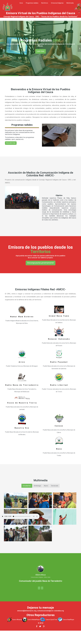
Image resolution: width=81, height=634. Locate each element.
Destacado (54, 486)
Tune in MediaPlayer (33, 623)
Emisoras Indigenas (57, 3)
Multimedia (70, 3)
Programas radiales (32, 3)
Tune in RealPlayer (68, 623)
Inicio (21, 3)
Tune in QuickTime (51, 623)
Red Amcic (44, 3)
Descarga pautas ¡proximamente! (40, 263)
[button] (39, 591)
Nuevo (46, 486)
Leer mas (40, 51)
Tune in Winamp (17, 623)
